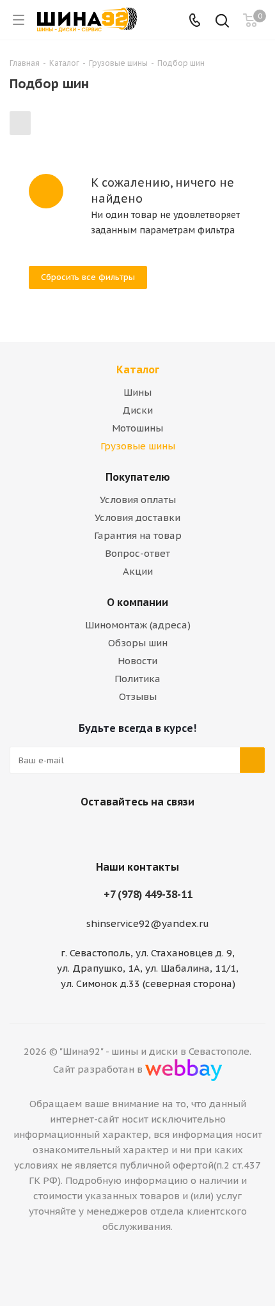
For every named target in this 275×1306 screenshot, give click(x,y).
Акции (138, 571)
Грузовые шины (137, 446)
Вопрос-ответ (137, 553)
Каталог (137, 369)
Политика (137, 678)
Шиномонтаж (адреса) (138, 625)
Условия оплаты (138, 500)
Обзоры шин (138, 643)
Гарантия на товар (138, 535)
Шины (137, 392)
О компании (137, 602)
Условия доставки (137, 517)
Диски (137, 410)
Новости (137, 661)
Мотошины (137, 428)
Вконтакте (118, 831)
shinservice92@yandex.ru (147, 923)
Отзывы (138, 696)
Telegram (150, 831)
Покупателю (138, 476)
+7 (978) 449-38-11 (148, 894)
